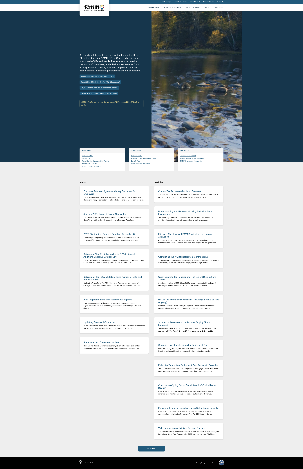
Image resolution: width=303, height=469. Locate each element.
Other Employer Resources (91, 166)
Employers (86, 150)
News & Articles (193, 8)
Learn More (194, 2)
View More (151, 449)
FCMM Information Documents (191, 161)
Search (219, 2)
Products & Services (172, 8)
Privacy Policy (200, 463)
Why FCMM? (153, 8)
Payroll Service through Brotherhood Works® (99, 88)
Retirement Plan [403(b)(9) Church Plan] (97, 76)
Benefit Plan (86, 158)
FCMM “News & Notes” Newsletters (192, 158)
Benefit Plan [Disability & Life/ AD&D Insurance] (100, 82)
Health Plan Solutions (89, 164)
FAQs (207, 8)
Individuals (136, 150)
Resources (185, 150)
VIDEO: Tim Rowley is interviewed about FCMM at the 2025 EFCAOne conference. (110, 103)
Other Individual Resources (141, 164)
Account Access (208, 2)
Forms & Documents (180, 2)
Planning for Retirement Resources (143, 158)
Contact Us (218, 8)
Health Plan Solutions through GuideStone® (99, 93)
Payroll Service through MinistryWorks (95, 161)
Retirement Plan (87, 156)
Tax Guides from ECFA (188, 156)
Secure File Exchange (164, 2)
